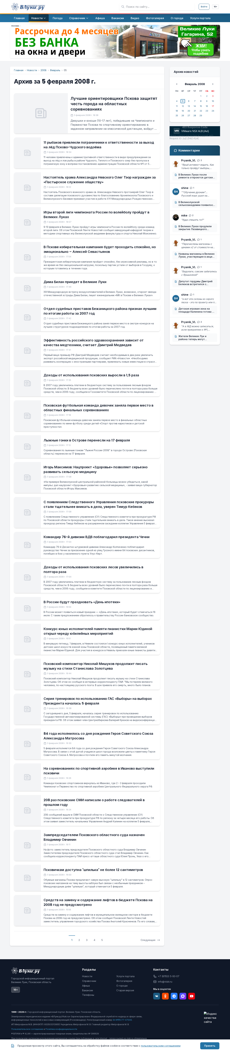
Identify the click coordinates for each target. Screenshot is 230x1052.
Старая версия (125, 990)
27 (189, 115)
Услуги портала (125, 976)
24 (213, 111)
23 (207, 111)
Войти (204, 6)
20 (189, 111)
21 (195, 111)
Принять (209, 1045)
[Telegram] (174, 996)
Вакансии (87, 990)
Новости (32, 70)
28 (194, 115)
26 (183, 115)
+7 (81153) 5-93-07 (168, 976)
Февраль (55, 70)
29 (201, 115)
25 (177, 115)
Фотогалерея (124, 981)
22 (201, 111)
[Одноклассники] (165, 996)
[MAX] (182, 996)
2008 (43, 70)
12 (183, 106)
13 (189, 106)
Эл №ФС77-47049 (122, 1020)
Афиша (86, 985)
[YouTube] (191, 996)
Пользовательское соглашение (27, 1029)
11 (177, 106)
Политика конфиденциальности (61, 1029)
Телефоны (88, 994)
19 (183, 111)
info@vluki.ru (165, 981)
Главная (18, 70)
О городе (122, 985)
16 (207, 106)
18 (177, 111)
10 (213, 101)
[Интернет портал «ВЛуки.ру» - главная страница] (28, 7)
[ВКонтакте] (156, 996)
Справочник (89, 981)
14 (195, 106)
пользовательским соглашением (160, 1045)
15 (201, 106)
